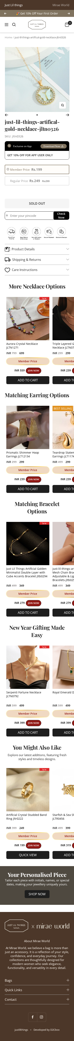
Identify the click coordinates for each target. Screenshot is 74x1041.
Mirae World (60, 5)
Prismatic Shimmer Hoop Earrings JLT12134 (22, 454)
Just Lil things (14, 5)
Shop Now (37, 894)
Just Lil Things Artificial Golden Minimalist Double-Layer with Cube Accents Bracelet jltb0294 (26, 572)
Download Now (51, 146)
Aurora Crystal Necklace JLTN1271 (22, 345)
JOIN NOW (33, 370)
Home (8, 37)
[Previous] (6, 115)
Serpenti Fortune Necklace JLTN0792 (23, 694)
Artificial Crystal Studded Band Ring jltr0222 (26, 816)
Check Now (61, 215)
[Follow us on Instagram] (41, 1017)
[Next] (67, 115)
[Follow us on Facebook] (32, 1017)
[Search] (14, 24)
